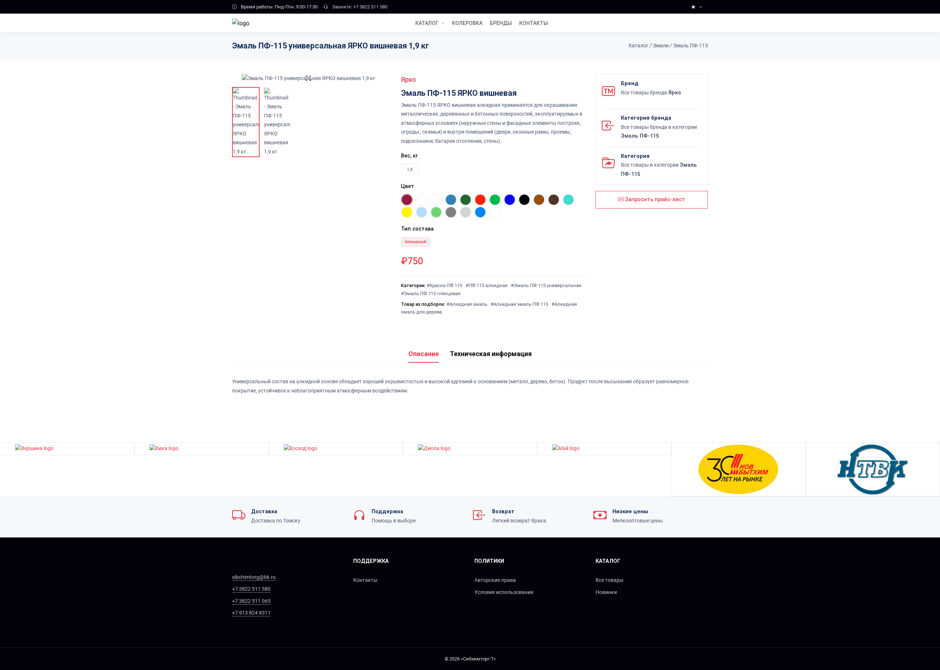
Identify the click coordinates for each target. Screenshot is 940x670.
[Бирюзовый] (568, 199)
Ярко (408, 79)
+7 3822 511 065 (251, 601)
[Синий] (509, 199)
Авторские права (495, 580)
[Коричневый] (553, 199)
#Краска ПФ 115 (444, 285)
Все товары (609, 580)
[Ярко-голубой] (480, 212)
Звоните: (342, 7)
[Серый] (451, 212)
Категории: (413, 285)
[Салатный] (495, 199)
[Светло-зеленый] (436, 212)
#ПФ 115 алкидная (486, 285)
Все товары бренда (651, 93)
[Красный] (480, 199)
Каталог (426, 23)
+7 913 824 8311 (251, 613)
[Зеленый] (465, 199)
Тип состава (417, 229)
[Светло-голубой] (421, 212)
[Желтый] (407, 212)
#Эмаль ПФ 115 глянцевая (430, 293)
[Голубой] (451, 199)
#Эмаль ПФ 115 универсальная (546, 285)
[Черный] (524, 199)
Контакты (365, 580)
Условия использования (504, 592)
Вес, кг (409, 156)
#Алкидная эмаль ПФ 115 (519, 304)
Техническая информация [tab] (491, 354)
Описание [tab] (423, 354)
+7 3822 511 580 (370, 7)
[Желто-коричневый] (539, 199)
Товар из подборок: (423, 304)
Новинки (606, 592)
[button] (935, 469)
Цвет (407, 186)
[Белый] (421, 199)
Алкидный (415, 241)
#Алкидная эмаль (466, 304)
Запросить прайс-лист (654, 199)
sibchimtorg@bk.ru (254, 577)
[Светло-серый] (465, 212)
